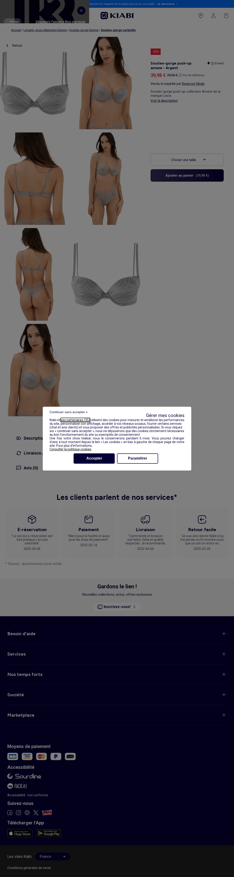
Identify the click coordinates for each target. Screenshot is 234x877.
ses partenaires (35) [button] (75, 420)
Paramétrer (137, 458)
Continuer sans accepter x (69, 412)
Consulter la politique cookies (70, 449)
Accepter (94, 458)
